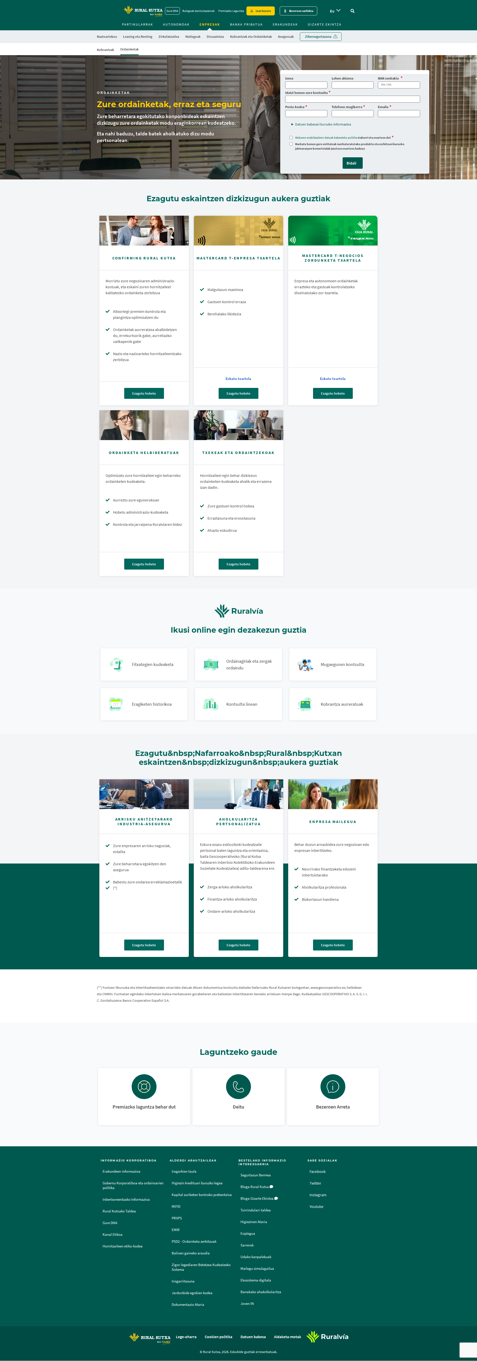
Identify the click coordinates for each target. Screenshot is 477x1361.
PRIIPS (177, 1218)
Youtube (316, 1206)
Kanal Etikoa (112, 1234)
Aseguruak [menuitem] (286, 36)
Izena (289, 78)
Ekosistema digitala (255, 1280)
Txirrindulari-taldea (255, 1210)
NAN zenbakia (388, 78)
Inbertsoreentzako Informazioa (126, 1199)
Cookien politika (218, 1336)
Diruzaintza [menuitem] (215, 36)
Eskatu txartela (238, 378)
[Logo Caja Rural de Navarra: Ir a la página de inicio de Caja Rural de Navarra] (143, 11)
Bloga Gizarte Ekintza (257, 1198)
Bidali (351, 163)
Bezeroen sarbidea (301, 11)
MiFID (176, 1206)
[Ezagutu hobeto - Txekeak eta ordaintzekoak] (238, 425)
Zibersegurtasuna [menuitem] (318, 36)
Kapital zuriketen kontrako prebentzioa (202, 1195)
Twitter (315, 1183)
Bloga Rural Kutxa (255, 1187)
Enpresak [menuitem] (209, 24)
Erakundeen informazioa (121, 1171)
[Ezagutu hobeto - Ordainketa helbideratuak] (144, 425)
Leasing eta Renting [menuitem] (137, 36)
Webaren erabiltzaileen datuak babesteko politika (326, 137)
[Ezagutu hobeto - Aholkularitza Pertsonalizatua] (238, 794)
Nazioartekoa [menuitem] (107, 36)
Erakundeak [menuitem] (285, 24)
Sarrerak (247, 1245)
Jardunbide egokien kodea (192, 1293)
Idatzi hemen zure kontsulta (306, 93)
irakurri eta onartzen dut (343, 137)
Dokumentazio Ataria (188, 1304)
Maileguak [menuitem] (192, 36)
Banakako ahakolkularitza (260, 1292)
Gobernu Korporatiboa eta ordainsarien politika (133, 1185)
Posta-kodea (294, 107)
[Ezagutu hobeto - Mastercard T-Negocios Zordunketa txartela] (333, 231)
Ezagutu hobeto (144, 393)
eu (332, 10)
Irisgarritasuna (183, 1281)
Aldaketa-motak (287, 1336)
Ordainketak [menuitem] (129, 49)
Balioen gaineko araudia (191, 1253)
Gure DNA (172, 11)
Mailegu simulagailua (257, 1268)
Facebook (318, 1171)
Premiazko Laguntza (231, 11)
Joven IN (247, 1303)
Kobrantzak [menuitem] (105, 49)
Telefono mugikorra (347, 107)
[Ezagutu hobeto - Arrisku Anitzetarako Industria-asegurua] (144, 794)
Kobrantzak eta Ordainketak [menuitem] (251, 36)
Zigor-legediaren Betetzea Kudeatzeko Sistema (201, 1267)
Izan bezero (263, 11)
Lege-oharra (186, 1336)
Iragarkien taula (184, 1171)
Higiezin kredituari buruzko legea (197, 1183)
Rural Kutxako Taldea (119, 1211)
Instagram (318, 1194)
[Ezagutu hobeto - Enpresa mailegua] (333, 794)
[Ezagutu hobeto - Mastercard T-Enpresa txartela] (238, 231)
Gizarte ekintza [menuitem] (325, 24)
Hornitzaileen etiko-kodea (123, 1246)
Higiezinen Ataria (253, 1222)
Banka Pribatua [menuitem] (246, 24)
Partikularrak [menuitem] (137, 24)
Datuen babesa (253, 1336)
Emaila (383, 107)
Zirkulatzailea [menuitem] (169, 36)
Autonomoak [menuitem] (176, 24)
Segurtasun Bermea (255, 1175)
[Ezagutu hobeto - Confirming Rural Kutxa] (144, 231)
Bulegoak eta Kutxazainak (198, 11)
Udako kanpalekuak (255, 1257)
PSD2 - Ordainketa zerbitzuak (194, 1241)
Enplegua (247, 1233)
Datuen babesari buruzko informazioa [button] (323, 124)
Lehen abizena (342, 78)
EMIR (176, 1230)
